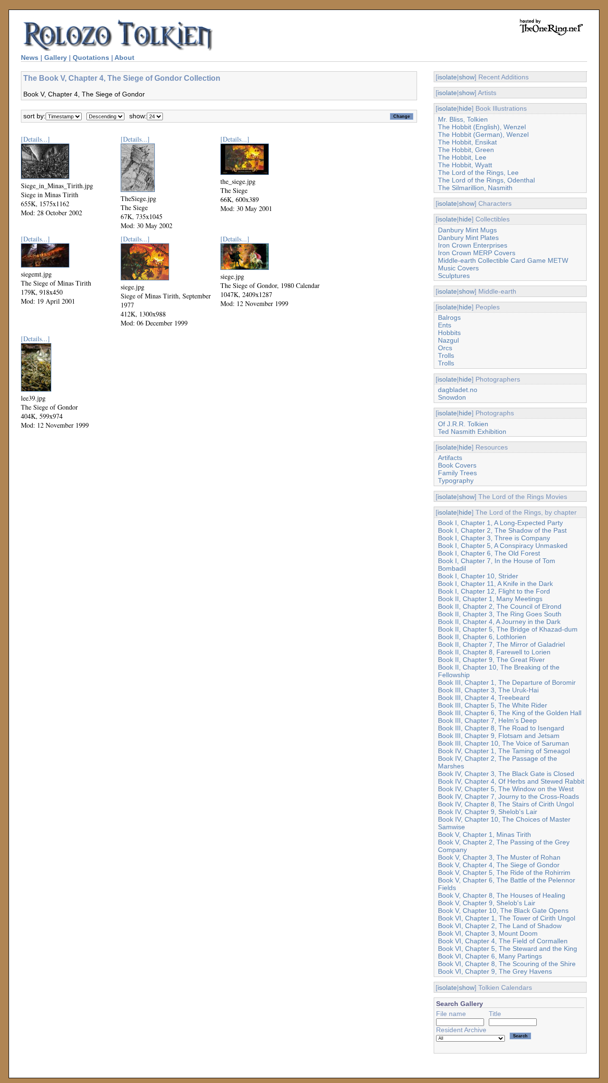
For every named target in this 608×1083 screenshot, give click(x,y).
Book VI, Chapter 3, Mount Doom (488, 933)
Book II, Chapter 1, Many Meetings (490, 599)
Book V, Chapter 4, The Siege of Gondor (499, 865)
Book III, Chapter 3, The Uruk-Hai (488, 690)
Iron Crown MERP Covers (476, 253)
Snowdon (452, 397)
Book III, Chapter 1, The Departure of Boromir (507, 682)
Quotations (91, 57)
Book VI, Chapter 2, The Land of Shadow (499, 926)
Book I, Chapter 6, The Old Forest (489, 553)
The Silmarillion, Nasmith (475, 188)
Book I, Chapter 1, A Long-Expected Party (500, 523)
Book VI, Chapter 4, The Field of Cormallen (503, 941)
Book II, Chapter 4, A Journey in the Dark (499, 621)
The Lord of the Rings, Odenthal (486, 180)
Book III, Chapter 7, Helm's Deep (487, 720)
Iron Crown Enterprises (472, 245)
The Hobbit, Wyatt (465, 165)
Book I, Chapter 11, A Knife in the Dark (495, 583)
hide (465, 108)
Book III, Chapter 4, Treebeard (484, 697)
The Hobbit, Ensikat (467, 142)
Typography (456, 480)
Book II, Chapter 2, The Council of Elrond (499, 606)
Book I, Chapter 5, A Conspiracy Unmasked (503, 545)
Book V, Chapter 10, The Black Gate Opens (503, 910)
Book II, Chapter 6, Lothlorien (482, 637)
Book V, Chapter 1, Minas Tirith (484, 834)
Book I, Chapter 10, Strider (478, 576)
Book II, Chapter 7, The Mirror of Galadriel (501, 644)
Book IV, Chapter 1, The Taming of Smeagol (504, 751)
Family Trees (457, 473)
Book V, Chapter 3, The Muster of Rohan (499, 857)
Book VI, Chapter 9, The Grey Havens (495, 971)
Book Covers (457, 465)
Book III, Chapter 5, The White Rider (492, 705)
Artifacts (450, 457)
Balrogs (449, 317)
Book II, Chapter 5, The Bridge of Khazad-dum (508, 629)
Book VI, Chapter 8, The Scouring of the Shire (507, 964)
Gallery (55, 57)
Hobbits (449, 332)
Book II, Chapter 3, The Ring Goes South (499, 614)
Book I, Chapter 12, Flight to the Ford (494, 591)
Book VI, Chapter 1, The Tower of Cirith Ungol (506, 918)
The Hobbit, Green (466, 149)
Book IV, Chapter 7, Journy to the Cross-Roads (508, 796)
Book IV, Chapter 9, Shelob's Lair (487, 811)
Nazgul (448, 340)
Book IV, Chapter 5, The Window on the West (506, 789)
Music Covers (458, 268)
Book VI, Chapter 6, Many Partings (490, 956)
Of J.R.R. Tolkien (463, 424)
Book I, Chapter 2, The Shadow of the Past (502, 530)
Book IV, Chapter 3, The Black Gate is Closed (506, 773)
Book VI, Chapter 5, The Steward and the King (507, 948)
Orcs (445, 348)
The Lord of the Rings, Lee (478, 172)
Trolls (446, 355)
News (29, 57)
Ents (444, 325)
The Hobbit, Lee (462, 157)
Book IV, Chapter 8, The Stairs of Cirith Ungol (506, 804)
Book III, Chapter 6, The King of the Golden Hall (509, 713)
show (467, 77)
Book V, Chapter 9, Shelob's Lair (486, 903)
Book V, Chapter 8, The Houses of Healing (501, 895)
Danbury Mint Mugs (467, 230)
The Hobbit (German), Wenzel (483, 134)
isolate (447, 77)
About (124, 57)
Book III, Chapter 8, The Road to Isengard (501, 728)
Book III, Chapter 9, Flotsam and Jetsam (499, 735)
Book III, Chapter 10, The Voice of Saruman (503, 743)
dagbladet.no (457, 389)
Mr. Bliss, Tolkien (463, 119)
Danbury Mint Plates (468, 237)
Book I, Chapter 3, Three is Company (494, 538)
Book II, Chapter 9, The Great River (491, 659)
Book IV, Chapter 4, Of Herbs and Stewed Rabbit (511, 781)
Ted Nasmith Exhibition (472, 431)
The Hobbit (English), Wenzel (482, 127)
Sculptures (454, 275)
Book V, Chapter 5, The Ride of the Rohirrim (504, 872)
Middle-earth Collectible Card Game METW (503, 260)
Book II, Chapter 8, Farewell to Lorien (494, 652)
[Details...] (35, 139)
